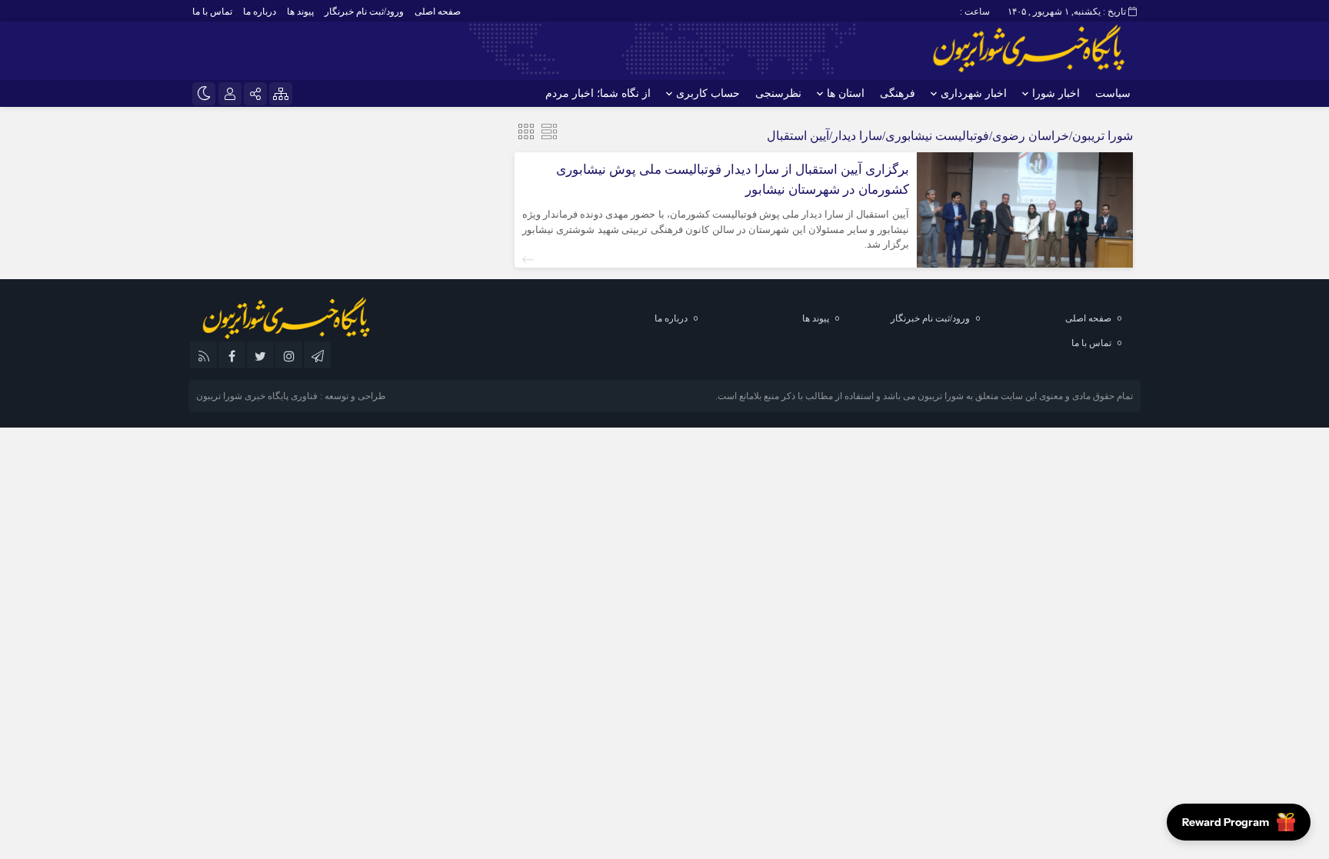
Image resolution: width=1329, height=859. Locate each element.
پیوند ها (300, 11)
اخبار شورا (1056, 93)
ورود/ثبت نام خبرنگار (364, 11)
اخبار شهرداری (974, 93)
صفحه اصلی (438, 11)
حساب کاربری (708, 93)
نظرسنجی (778, 93)
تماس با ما (212, 11)
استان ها (845, 93)
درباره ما (259, 11)
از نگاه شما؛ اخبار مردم (598, 93)
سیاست (1113, 93)
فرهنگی (897, 93)
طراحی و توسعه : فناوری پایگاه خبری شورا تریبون (291, 396)
